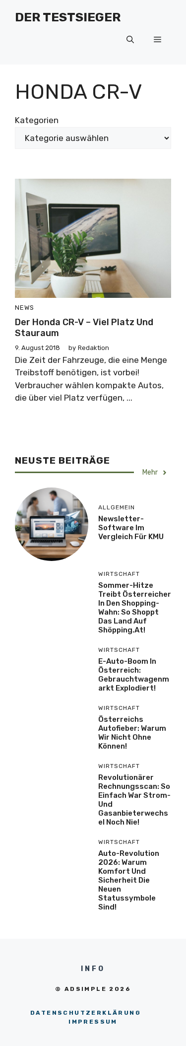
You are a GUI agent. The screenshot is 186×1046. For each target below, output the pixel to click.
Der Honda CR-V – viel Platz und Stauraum (84, 328)
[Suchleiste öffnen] (130, 40)
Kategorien (37, 120)
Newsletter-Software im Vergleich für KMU (131, 527)
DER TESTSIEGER (68, 17)
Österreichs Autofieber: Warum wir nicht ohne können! (132, 733)
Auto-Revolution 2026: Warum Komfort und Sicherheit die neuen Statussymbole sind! (128, 880)
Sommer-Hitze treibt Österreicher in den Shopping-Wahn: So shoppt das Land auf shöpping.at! (134, 607)
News (24, 307)
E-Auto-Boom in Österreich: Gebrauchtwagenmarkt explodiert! (133, 675)
